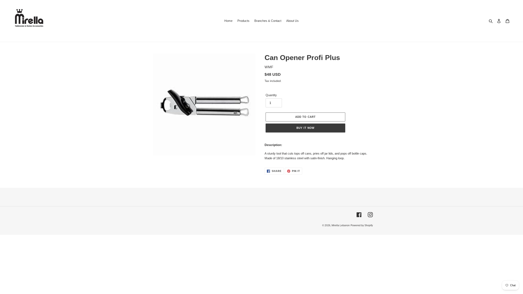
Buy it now (305, 127)
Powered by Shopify (362, 225)
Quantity (271, 95)
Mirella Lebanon (341, 225)
